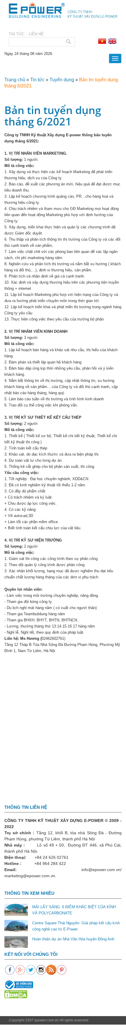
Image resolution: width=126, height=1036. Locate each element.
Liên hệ (36, 34)
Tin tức (37, 79)
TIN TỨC (16, 34)
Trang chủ (14, 79)
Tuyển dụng (62, 79)
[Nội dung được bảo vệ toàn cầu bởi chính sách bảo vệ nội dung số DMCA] (15, 994)
